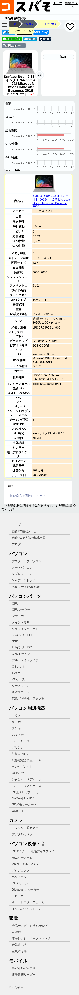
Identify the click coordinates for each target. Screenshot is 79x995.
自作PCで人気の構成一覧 (29, 537)
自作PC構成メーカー (26, 531)
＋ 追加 (58, 56)
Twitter (10, 32)
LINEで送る (12, 38)
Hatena (30, 38)
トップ (57, 3)
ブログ (16, 544)
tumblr (46, 38)
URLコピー (13, 45)
